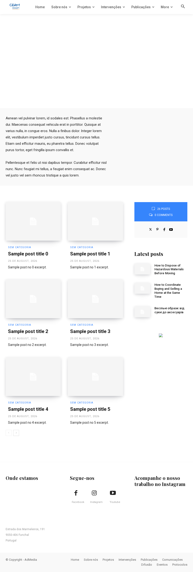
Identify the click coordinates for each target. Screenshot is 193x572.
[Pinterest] (157, 229)
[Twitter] (150, 229)
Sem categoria (19, 247)
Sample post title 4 (28, 409)
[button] (183, 7)
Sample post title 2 (28, 331)
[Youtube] (171, 229)
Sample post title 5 (90, 409)
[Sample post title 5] (95, 376)
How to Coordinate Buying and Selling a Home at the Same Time (168, 290)
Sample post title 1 (90, 254)
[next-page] (16, 433)
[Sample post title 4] (33, 376)
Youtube (115, 502)
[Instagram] (94, 493)
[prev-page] (9, 433)
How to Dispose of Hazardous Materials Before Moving (169, 269)
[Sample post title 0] (33, 221)
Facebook (78, 502)
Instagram (96, 502)
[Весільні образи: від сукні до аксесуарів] (142, 311)
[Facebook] (164, 229)
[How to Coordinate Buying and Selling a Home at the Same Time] (142, 288)
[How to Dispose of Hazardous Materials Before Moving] (142, 269)
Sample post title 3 (90, 331)
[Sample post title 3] (95, 299)
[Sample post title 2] (33, 299)
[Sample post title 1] (95, 221)
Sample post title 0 (28, 254)
